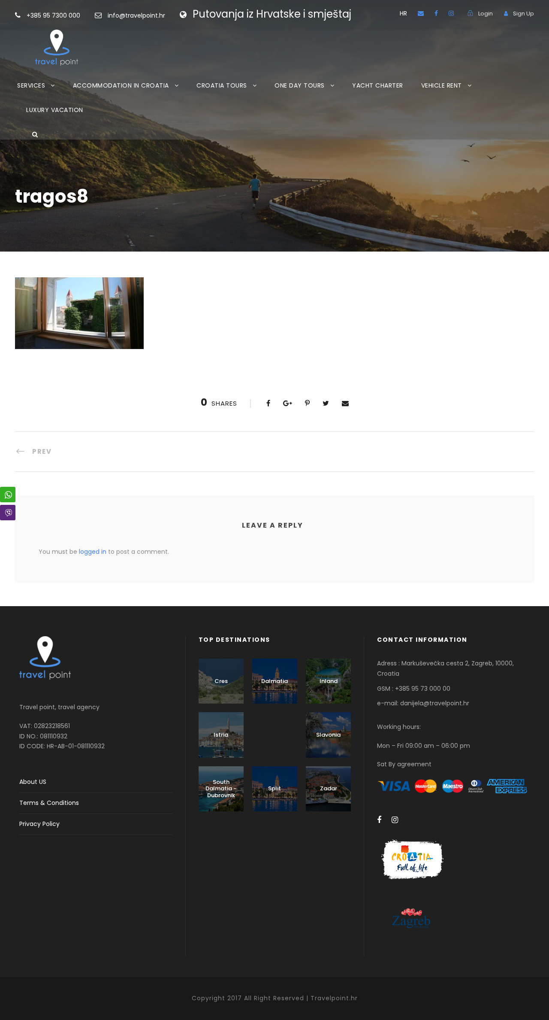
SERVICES (31, 85)
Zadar (328, 788)
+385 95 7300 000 (54, 15)
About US (32, 781)
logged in (92, 551)
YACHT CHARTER (377, 85)
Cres (221, 681)
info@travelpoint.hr (136, 15)
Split (274, 788)
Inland (329, 681)
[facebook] (436, 13)
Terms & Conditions (49, 802)
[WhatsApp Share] (7, 494)
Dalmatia (274, 681)
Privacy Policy (39, 824)
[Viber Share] (7, 512)
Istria (221, 735)
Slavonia (328, 735)
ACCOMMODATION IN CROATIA (121, 85)
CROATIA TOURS (221, 85)
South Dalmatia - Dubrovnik (220, 788)
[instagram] (451, 13)
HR (403, 13)
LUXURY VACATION (54, 110)
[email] (421, 13)
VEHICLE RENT (441, 85)
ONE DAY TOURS (299, 85)
